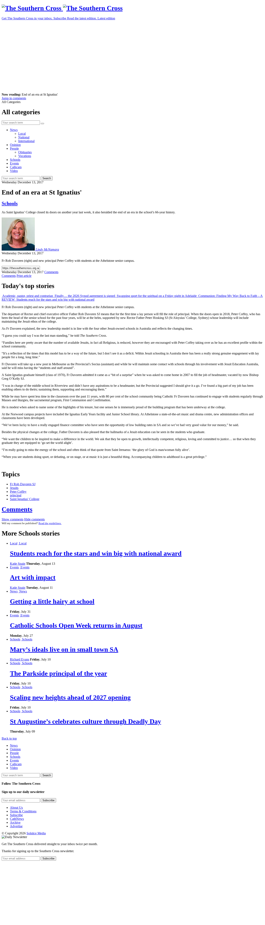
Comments (17, 509)
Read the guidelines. (50, 523)
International (26, 141)
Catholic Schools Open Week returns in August (76, 625)
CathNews (17, 818)
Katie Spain (17, 563)
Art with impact (32, 577)
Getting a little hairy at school (52, 601)
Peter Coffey (18, 491)
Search (46, 178)
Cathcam (16, 167)
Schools (15, 159)
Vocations (24, 156)
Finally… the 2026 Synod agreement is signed (85, 296)
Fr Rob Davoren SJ (22, 484)
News (14, 130)
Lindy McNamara (47, 249)
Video (14, 171)
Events (14, 163)
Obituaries (25, 152)
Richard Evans (19, 659)
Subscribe (16, 815)
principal (15, 495)
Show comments (12, 519)
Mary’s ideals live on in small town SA (64, 649)
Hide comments (34, 519)
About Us (16, 807)
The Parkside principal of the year (58, 673)
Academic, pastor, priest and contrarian (28, 296)
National (23, 137)
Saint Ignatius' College (24, 499)
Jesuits (14, 488)
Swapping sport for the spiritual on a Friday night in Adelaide (157, 296)
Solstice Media (36, 833)
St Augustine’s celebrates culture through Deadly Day (85, 721)
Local (22, 133)
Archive (15, 822)
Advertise (16, 826)
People (14, 148)
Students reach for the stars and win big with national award (55, 299)
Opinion (15, 145)
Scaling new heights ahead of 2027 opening (70, 697)
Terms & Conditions (23, 811)
